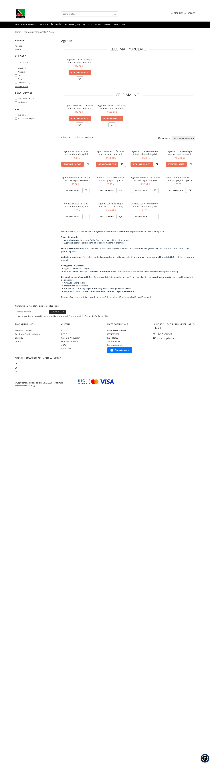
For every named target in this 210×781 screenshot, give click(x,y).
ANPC (63, 345)
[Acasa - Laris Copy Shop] (30, 13)
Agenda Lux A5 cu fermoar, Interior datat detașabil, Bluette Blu (112, 107)
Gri (19, 75)
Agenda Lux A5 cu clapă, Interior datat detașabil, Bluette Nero (110, 205)
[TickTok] (16, 367)
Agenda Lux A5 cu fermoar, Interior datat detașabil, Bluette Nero (145, 205)
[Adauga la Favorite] (79, 78)
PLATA (98, 24)
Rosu (20, 79)
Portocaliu (23, 82)
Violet (21, 68)
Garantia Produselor (70, 337)
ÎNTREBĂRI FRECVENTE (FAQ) (65, 24)
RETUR (107, 24)
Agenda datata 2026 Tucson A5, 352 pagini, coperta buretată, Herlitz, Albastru (111, 179)
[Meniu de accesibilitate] (205, 758)
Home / (19, 31)
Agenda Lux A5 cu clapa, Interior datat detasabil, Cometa (179, 153)
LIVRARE (44, 24)
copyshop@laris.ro (167, 338)
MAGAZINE (119, 24)
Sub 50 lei (22, 115)
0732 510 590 (164, 334)
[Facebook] (16, 364)
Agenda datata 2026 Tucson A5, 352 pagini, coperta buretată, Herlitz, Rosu (76, 179)
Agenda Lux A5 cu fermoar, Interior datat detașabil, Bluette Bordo (80, 107)
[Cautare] (115, 13)
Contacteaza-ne (122, 350)
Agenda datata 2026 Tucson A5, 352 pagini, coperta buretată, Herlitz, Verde (180, 179)
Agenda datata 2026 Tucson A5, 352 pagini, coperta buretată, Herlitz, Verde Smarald (145, 179)
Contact (18, 341)
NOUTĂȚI (88, 24)
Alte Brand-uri (24, 98)
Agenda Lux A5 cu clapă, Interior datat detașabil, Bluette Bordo (76, 205)
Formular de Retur (69, 341)
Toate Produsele (25, 24)
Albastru (22, 71)
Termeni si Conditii (23, 330)
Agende (18, 45)
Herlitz (21, 102)
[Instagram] (16, 371)
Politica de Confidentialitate (97, 316)
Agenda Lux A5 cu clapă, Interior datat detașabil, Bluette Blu (79, 61)
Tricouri (18, 49)
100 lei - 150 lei (24, 118)
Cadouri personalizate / (36, 31)
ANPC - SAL (66, 348)
